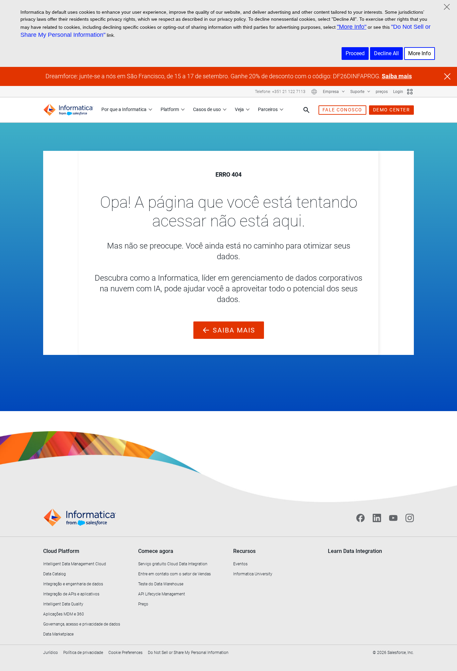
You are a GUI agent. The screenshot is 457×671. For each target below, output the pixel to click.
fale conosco (342, 109)
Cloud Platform (61, 551)
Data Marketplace (58, 634)
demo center (391, 109)
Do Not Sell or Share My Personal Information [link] (188, 652)
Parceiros (268, 109)
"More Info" (351, 26)
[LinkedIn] (377, 517)
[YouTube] (393, 517)
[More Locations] (314, 92)
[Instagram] (409, 517)
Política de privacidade (83, 652)
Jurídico (50, 652)
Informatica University (252, 574)
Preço (143, 604)
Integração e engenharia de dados (73, 584)
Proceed (355, 53)
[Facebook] (360, 517)
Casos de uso (207, 109)
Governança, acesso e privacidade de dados (81, 624)
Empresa (331, 91)
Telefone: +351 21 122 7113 (280, 91)
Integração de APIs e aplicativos (71, 594)
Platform (170, 109)
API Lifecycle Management (161, 594)
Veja (239, 109)
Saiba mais (397, 76)
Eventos (240, 564)
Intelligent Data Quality (63, 604)
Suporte (357, 91)
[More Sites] (410, 92)
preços (382, 91)
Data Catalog (54, 574)
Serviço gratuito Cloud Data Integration (172, 564)
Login (398, 91)
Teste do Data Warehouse (160, 584)
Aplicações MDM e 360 (63, 614)
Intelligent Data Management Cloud (74, 564)
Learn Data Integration (355, 551)
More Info (419, 53)
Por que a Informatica (124, 109)
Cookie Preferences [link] (125, 652)
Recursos (244, 551)
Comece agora (155, 551)
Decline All (386, 53)
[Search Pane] (306, 110)
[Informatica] (68, 109)
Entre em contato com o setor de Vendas (174, 574)
